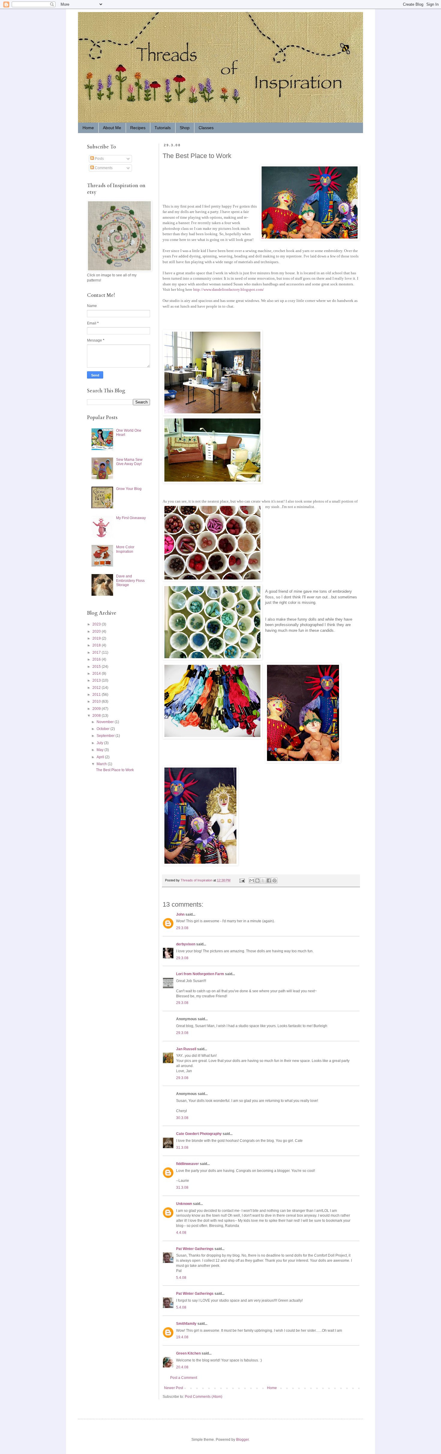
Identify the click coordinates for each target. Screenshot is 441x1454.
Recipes (138, 127)
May (100, 750)
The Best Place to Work (115, 770)
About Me (112, 127)
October (103, 729)
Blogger (242, 1439)
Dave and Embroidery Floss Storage (130, 580)
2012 (97, 688)
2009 (97, 709)
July (100, 743)
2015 (97, 667)
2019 (97, 638)
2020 (97, 631)
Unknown (184, 1204)
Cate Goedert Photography (199, 1134)
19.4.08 (182, 1337)
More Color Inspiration (125, 549)
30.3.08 (182, 1118)
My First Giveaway (131, 518)
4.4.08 (181, 1232)
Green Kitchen (188, 1353)
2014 (97, 673)
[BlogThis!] (257, 881)
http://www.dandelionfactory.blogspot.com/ (228, 289)
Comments (103, 168)
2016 (97, 659)
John (180, 914)
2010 (97, 701)
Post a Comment (183, 1378)
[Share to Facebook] (269, 881)
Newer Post (173, 1388)
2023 (97, 624)
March (102, 764)
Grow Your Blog (129, 489)
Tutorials (162, 127)
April (101, 757)
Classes (206, 127)
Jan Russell (186, 1049)
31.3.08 (182, 1147)
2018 (97, 645)
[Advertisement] (105, 822)
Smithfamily (186, 1324)
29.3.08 (182, 928)
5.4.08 (181, 1278)
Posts (99, 159)
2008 (97, 715)
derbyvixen (185, 944)
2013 (97, 680)
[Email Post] (242, 880)
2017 (97, 652)
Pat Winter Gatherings (195, 1249)
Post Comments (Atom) (203, 1397)
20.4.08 (182, 1367)
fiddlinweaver (187, 1164)
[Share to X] (263, 881)
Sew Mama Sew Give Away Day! (129, 462)
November (106, 722)
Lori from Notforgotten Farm (200, 974)
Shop (185, 127)
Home (88, 127)
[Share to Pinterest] (275, 881)
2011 (97, 694)
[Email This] (252, 881)
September (106, 736)
